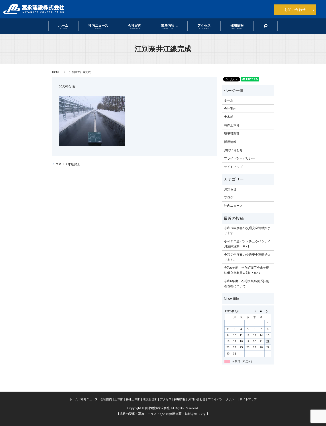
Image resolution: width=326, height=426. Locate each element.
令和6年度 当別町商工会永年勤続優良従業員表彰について (246, 270)
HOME (56, 72)
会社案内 (134, 26)
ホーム (63, 26)
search (266, 26)
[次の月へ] (268, 311)
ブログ (228, 197)
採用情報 (237, 26)
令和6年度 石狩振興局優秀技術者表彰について (246, 283)
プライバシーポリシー (239, 158)
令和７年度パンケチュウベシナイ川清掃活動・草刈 (247, 244)
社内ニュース (98, 26)
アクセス (204, 26)
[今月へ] (261, 311)
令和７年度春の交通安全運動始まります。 (247, 257)
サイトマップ (233, 166)
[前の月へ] (254, 311)
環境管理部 (232, 133)
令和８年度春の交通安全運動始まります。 (247, 230)
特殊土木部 (232, 125)
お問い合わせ (295, 10)
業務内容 (167, 26)
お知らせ (230, 189)
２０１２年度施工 (67, 164)
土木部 (228, 117)
